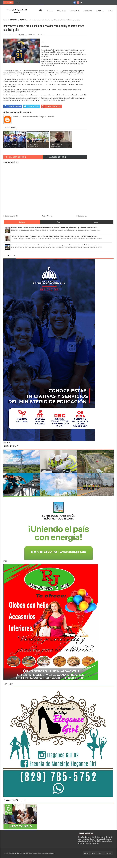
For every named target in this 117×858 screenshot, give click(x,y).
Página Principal (47, 216)
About (93, 853)
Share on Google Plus (53, 106)
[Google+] (78, 2)
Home (86, 853)
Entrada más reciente (10, 216)
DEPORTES (33, 34)
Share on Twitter (33, 106)
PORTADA (41, 34)
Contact (99, 853)
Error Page (108, 853)
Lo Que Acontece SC (21, 853)
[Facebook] (74, 2)
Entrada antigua (81, 216)
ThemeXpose (50, 853)
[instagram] (81, 2)
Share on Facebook (14, 106)
